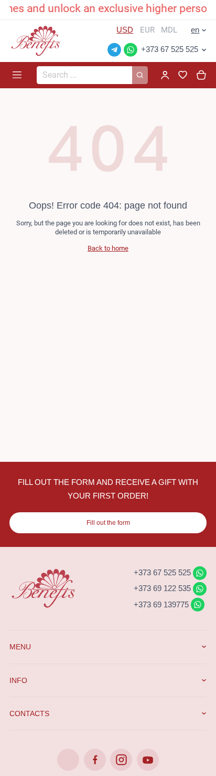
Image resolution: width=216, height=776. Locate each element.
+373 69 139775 (161, 603)
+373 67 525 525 (169, 49)
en (195, 29)
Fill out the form (108, 522)
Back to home (108, 248)
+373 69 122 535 (162, 588)
